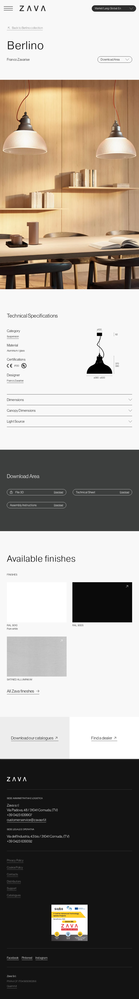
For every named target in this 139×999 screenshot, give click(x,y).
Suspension (13, 336)
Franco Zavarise (15, 380)
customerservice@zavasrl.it (26, 820)
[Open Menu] (8, 8)
